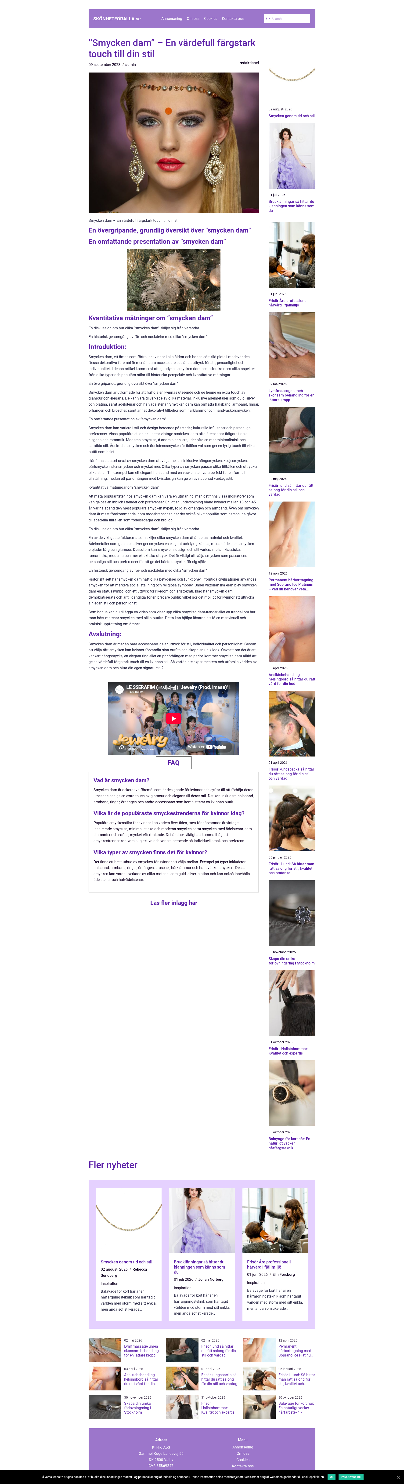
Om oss (193, 18)
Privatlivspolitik (351, 1477)
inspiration (109, 1283)
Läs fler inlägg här (173, 902)
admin (130, 64)
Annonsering (171, 18)
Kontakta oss (233, 18)
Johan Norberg (211, 1279)
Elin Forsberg (284, 1274)
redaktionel (249, 63)
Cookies (210, 18)
